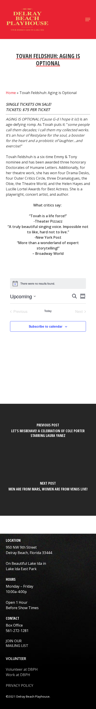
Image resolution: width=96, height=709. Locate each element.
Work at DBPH (18, 674)
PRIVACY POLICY (19, 685)
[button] (87, 19)
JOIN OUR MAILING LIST (17, 643)
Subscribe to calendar (45, 326)
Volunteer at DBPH (22, 669)
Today (48, 311)
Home (11, 92)
